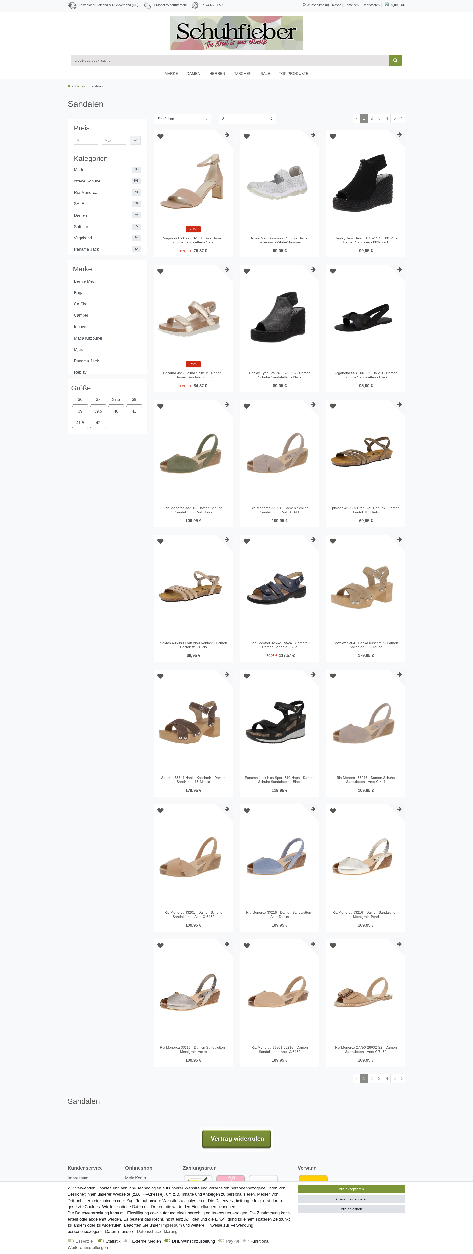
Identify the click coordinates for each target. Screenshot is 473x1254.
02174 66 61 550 (212, 5)
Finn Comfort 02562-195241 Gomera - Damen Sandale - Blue (280, 645)
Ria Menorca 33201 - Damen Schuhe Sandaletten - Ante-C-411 (280, 510)
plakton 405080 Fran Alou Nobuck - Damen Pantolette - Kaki (366, 510)
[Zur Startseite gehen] (69, 86)
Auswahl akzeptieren (351, 1199)
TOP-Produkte (293, 73)
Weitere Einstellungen (88, 1247)
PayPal (232, 1241)
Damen (193, 73)
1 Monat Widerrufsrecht (170, 5)
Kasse (336, 5)
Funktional (259, 1241)
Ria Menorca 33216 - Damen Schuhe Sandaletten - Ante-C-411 (366, 780)
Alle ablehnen (351, 1209)
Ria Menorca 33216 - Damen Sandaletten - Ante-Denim (279, 914)
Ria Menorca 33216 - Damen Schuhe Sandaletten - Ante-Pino (193, 510)
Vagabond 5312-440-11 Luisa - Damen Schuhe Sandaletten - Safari (193, 240)
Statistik (113, 1241)
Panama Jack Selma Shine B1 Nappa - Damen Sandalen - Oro (193, 375)
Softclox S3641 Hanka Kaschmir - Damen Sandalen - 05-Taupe (366, 645)
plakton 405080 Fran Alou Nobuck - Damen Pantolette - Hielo (193, 645)
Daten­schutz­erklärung (157, 1231)
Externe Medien (146, 1241)
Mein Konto (135, 1178)
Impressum (78, 1178)
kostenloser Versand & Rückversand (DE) (108, 5)
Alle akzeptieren (351, 1189)
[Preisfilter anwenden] (135, 140)
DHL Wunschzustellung (193, 1241)
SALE (265, 73)
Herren (217, 73)
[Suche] (395, 60)
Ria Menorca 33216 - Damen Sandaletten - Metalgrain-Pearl (366, 914)
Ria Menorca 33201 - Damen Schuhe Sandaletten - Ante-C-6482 (193, 914)
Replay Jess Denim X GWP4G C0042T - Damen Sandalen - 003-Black (366, 240)
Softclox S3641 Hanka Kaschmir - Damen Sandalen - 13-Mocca (193, 780)
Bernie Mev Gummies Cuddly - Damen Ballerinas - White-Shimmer (280, 240)
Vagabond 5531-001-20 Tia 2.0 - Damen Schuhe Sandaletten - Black (365, 375)
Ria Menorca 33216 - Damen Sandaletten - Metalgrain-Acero (193, 1049)
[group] (193, 184)
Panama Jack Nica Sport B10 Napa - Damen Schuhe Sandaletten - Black (279, 780)
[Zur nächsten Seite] (401, 118)
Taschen (243, 73)
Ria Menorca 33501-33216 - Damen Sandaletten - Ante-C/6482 (280, 1049)
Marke (171, 73)
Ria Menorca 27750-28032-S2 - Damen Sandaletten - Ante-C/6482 (366, 1049)
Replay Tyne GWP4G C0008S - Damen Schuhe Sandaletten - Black (279, 375)
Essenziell (85, 1241)
